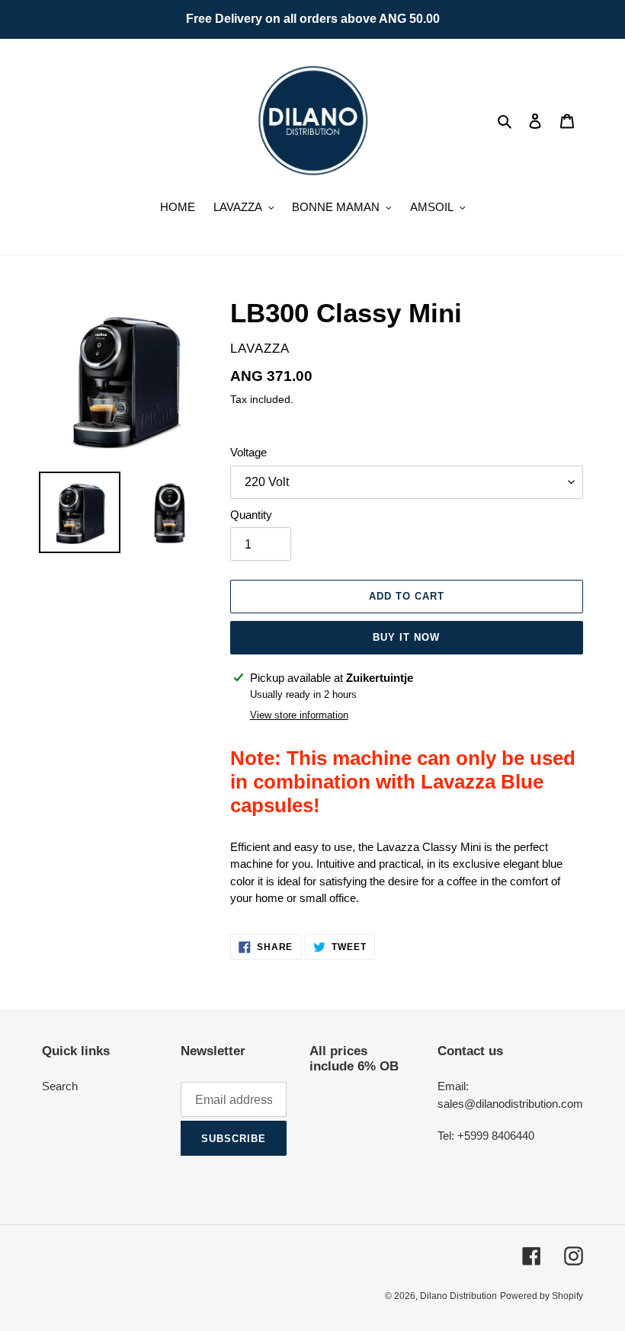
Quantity (251, 514)
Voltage (248, 452)
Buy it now (406, 637)
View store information (299, 715)
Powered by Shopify (541, 1296)
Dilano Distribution (458, 1296)
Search (60, 1086)
